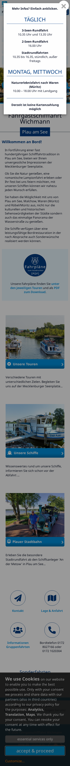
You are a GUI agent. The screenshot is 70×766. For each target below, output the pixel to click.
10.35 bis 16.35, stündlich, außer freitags (35, 57)
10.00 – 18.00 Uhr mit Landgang (35, 91)
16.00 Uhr (35, 46)
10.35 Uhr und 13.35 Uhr (35, 34)
